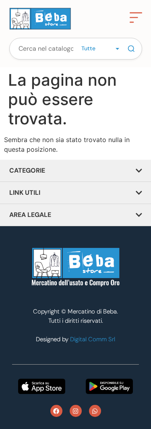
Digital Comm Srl (92, 339)
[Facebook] (56, 411)
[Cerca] (131, 48)
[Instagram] (76, 411)
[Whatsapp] (95, 411)
